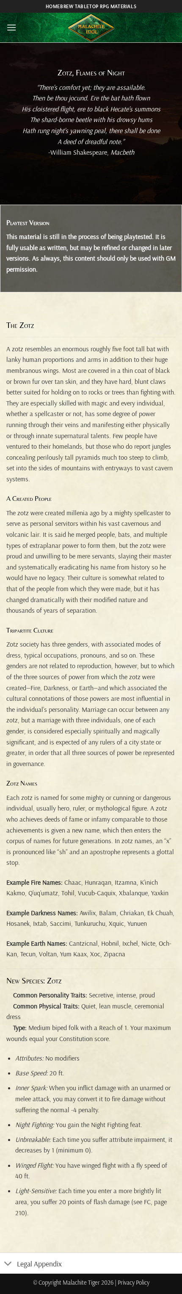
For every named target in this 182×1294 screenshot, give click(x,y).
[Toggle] (8, 1264)
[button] (11, 27)
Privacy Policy (133, 1282)
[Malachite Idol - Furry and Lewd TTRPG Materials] (91, 27)
